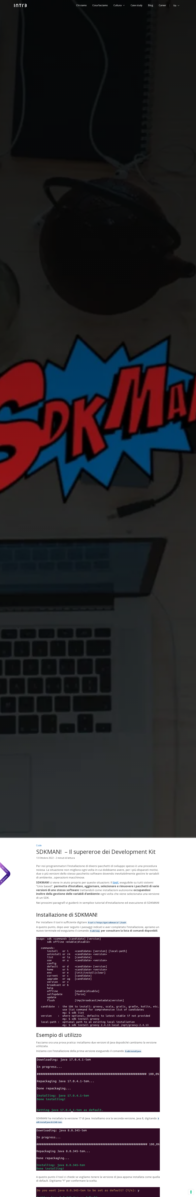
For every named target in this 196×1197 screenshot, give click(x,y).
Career (162, 5)
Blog (150, 5)
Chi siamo (81, 5)
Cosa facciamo (100, 5)
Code (39, 845)
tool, (116, 882)
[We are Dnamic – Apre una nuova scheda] (5, 874)
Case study (136, 5)
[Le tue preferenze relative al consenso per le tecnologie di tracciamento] (191, 1192)
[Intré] (20, 5)
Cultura (117, 5)
